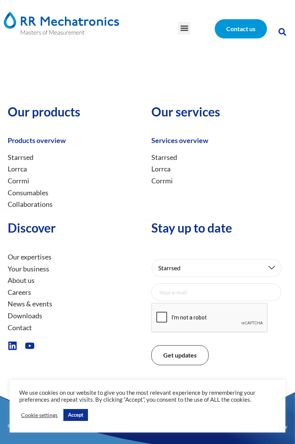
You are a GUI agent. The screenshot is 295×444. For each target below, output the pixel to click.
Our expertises (29, 257)
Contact (20, 327)
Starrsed (20, 157)
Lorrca (17, 169)
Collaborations (30, 204)
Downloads (25, 315)
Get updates (180, 355)
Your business (28, 268)
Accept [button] (75, 415)
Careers (19, 292)
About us (21, 280)
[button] (184, 28)
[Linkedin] (12, 346)
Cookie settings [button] (39, 415)
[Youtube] (30, 346)
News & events (30, 303)
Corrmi (18, 180)
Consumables (28, 192)
